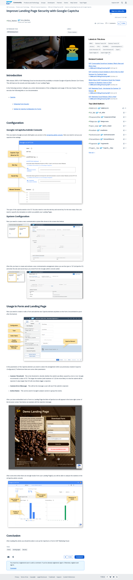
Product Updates (72, 32)
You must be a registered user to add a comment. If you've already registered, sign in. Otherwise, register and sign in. (44, 564)
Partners (59, 2)
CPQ (98, 46)
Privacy (17, 577)
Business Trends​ (112, 43)
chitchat (91, 46)
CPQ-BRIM (105, 46)
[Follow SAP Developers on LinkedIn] (117, 577)
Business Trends (99, 43)
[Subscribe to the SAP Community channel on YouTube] (113, 577)
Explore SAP (115, 2)
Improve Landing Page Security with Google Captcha (43, 11)
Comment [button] (79, 557)
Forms (8, 549)
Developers (51, 2)
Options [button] (111, 14)
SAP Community (10, 7)
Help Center (73, 2)
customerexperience (116, 46)
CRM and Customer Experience (38, 7)
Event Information (93, 49)
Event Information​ (107, 49)
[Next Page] (109, 54)
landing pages (16, 549)
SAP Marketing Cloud (12, 32)
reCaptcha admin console (55, 135)
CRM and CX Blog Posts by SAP (55, 7)
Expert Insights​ (104, 52)
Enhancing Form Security (21, 104)
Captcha (12, 97)
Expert (117, 49)
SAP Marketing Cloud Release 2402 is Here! (102, 96)
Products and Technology (31, 2)
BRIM (90, 43)
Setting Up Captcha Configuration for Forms (27, 109)
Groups (43, 2)
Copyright (33, 577)
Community (17, 2)
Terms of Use (24, 577)
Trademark (52, 577)
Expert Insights (93, 52)
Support (59, 577)
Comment (13, 568)
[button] (119, 23)
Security (25, 549)
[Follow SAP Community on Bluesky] (110, 577)
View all (91, 152)
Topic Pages (83, 2)
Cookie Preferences (69, 577)
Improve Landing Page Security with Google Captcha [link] (78, 7)
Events (66, 2)
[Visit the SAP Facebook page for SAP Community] (107, 577)
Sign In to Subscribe (118, 11)
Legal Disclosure (42, 577)
